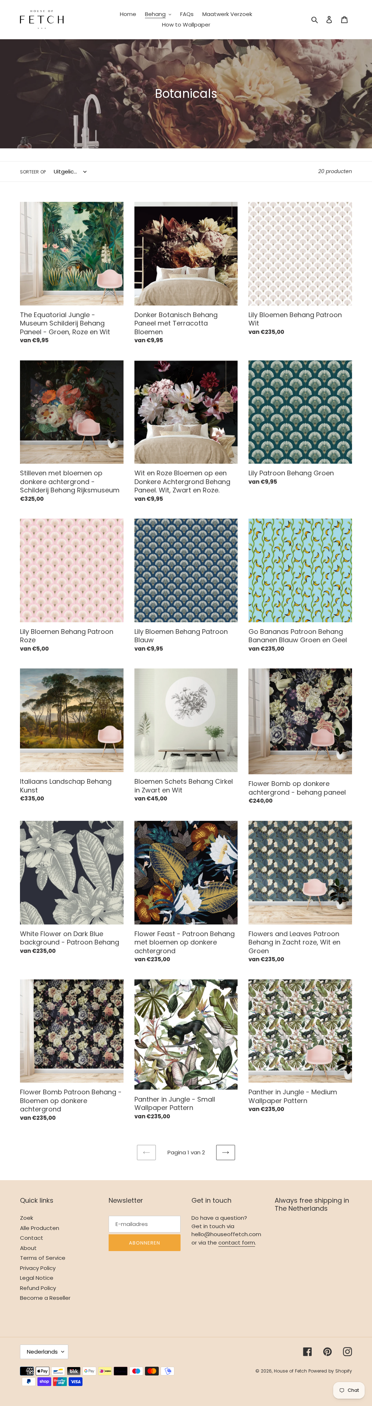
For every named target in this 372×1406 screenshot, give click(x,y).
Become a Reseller (45, 1298)
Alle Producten (39, 1228)
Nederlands (42, 1351)
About (28, 1248)
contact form (236, 1242)
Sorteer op (33, 172)
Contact (31, 1238)
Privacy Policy (38, 1268)
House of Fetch (291, 1371)
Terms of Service (42, 1258)
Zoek (26, 1218)
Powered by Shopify (330, 1371)
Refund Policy (38, 1288)
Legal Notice (36, 1278)
